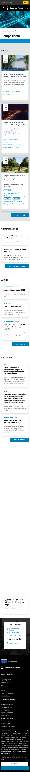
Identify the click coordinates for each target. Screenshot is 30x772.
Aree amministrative (6, 682)
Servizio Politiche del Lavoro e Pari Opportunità (14, 236)
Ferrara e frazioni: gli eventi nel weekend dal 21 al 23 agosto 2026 (15, 75)
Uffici (2, 685)
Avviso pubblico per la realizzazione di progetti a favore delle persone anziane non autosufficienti (14, 370)
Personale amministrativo (8, 693)
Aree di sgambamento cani (13, 306)
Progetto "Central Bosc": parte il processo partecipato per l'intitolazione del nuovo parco (14, 178)
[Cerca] (27, 8)
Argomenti (11, 31)
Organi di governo (6, 680)
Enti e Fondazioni (5, 688)
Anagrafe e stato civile (7, 705)
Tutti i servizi (20, 344)
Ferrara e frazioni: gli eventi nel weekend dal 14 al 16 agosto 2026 (15, 124)
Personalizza (15, 764)
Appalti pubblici (5, 715)
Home (4, 31)
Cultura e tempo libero (7, 707)
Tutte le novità (20, 215)
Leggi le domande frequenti (14, 629)
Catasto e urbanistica (7, 718)
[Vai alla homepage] (8, 8)
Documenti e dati (5, 696)
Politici (3, 690)
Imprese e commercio (7, 713)
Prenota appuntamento (15, 635)
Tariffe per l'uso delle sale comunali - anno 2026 (13, 421)
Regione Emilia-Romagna (7, 2)
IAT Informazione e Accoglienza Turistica (15, 250)
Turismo (3, 721)
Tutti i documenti (19, 440)
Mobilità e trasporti (6, 723)
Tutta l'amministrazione (17, 266)
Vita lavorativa (5, 710)
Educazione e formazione (8, 726)
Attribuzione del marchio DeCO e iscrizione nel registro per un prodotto (15, 327)
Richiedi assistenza (14, 633)
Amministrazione (7, 675)
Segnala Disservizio (14, 643)
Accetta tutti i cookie (15, 768)
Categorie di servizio (8, 699)
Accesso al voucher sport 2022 (14, 290)
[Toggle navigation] (3, 8)
